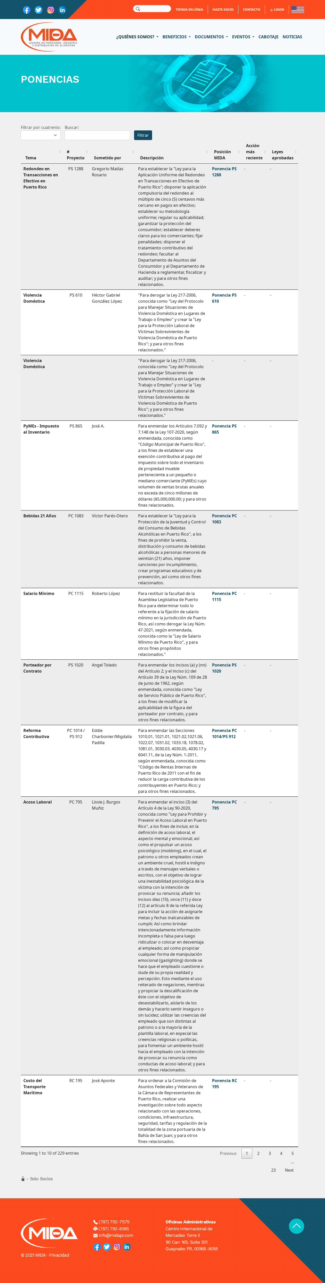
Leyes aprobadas (283, 155)
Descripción (152, 158)
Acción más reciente (254, 152)
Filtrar (143, 135)
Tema (30, 158)
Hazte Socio (223, 9)
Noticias (292, 37)
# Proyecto (76, 155)
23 (273, 1170)
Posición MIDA (222, 155)
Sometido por (107, 158)
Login (278, 9)
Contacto (251, 9)
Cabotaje (268, 37)
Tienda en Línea (189, 9)
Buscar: (72, 127)
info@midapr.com (116, 1235)
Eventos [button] (241, 37)
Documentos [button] (210, 37)
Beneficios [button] (175, 37)
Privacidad (59, 1255)
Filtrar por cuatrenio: (41, 127)
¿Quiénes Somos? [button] (135, 37)
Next (289, 1170)
